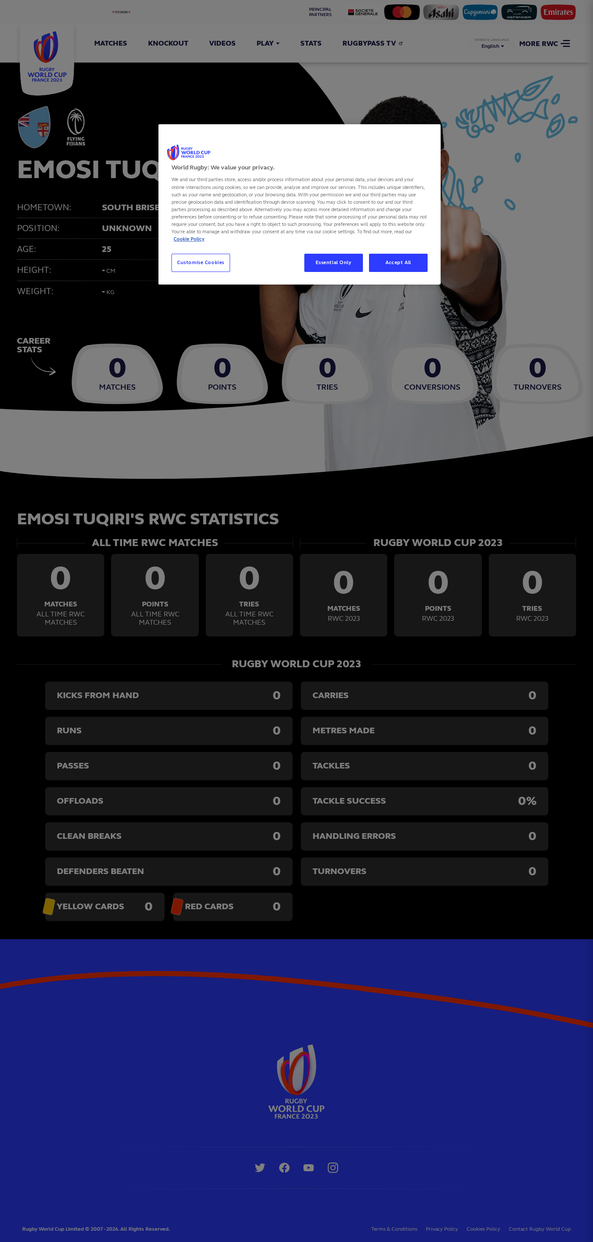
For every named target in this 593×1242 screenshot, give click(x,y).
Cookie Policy (189, 239)
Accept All (398, 262)
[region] (299, 204)
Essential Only (334, 262)
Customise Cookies (200, 262)
